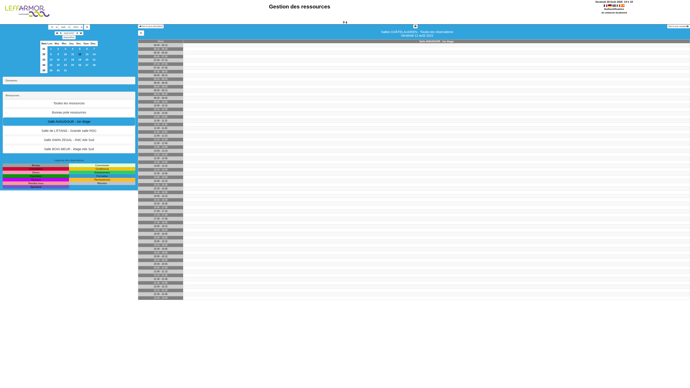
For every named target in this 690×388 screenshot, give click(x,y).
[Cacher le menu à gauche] (141, 33)
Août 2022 (69, 33)
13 (87, 54)
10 (65, 54)
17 (65, 59)
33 (43, 59)
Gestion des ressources (299, 7)
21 (94, 59)
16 (58, 59)
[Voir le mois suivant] (77, 33)
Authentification (614, 9)
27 (87, 65)
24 (65, 65)
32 (43, 54)
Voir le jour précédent (152, 26)
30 (58, 70)
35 (43, 70)
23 (58, 65)
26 (79, 65)
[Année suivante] (81, 33)
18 (72, 59)
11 (72, 54)
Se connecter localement (614, 12)
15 (51, 59)
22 (51, 65)
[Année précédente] (57, 33)
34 (43, 65)
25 (72, 65)
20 (87, 59)
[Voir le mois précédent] (61, 33)
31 (43, 48)
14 (94, 54)
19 (79, 59)
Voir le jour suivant (677, 26)
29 (51, 70)
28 (94, 65)
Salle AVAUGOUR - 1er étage (436, 41)
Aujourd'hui (69, 37)
